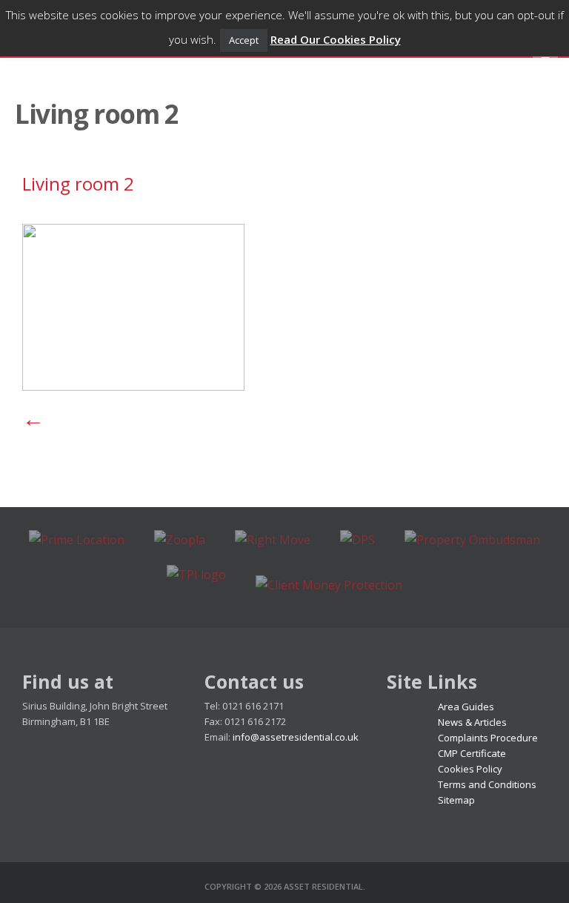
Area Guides (466, 706)
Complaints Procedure (488, 737)
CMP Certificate (472, 753)
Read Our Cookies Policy (335, 39)
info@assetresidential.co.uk (296, 737)
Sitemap (456, 800)
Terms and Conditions (487, 784)
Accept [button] (244, 40)
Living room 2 (78, 183)
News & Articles (472, 722)
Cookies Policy (470, 768)
